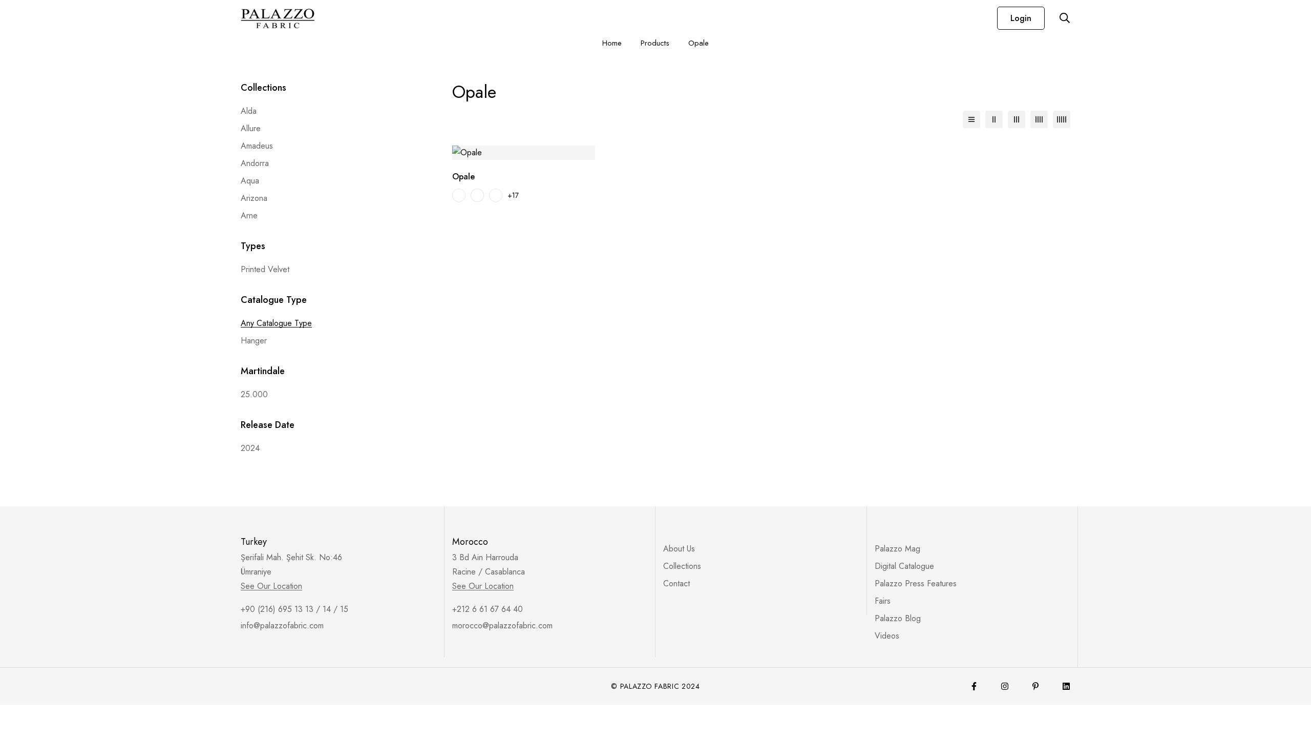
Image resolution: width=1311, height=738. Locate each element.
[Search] (1064, 18)
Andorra (255, 163)
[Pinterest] (1035, 686)
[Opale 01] (459, 195)
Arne (249, 215)
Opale (463, 176)
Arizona (254, 198)
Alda (249, 111)
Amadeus (257, 146)
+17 (513, 195)
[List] (971, 119)
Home (612, 43)
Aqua (250, 181)
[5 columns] (1061, 119)
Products (655, 43)
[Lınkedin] (1066, 686)
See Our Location (271, 586)
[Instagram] (1005, 686)
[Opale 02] (477, 195)
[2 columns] (994, 119)
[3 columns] (1016, 119)
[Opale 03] (495, 195)
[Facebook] (974, 686)
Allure (251, 128)
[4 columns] (1039, 119)
